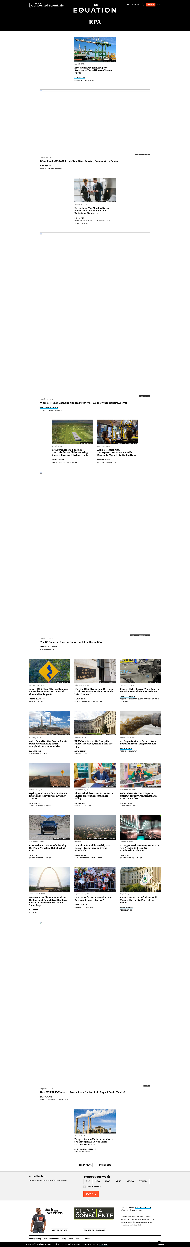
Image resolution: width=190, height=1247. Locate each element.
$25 (88, 1181)
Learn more (103, 1244)
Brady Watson (46, 1097)
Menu (159, 4)
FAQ (64, 1239)
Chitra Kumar (126, 803)
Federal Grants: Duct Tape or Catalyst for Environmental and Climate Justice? (138, 796)
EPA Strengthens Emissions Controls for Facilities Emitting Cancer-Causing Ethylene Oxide (70, 452)
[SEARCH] (142, 4)
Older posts (85, 1165)
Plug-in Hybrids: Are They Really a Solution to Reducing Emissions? (140, 690)
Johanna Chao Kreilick (85, 1149)
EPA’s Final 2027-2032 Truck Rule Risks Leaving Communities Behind (79, 161)
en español (135, 4)
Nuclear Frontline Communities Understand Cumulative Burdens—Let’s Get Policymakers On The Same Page (49, 901)
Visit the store (59, 1230)
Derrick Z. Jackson (48, 647)
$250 (118, 1181)
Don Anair (79, 218)
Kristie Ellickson (37, 699)
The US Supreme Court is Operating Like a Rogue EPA (71, 642)
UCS (47, 1180)
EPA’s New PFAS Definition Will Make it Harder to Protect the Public (138, 900)
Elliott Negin (103, 460)
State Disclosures (51, 1239)
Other (143, 1181)
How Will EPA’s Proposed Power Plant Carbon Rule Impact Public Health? (82, 1092)
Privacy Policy (35, 1239)
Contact (86, 1239)
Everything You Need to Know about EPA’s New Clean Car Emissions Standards (91, 211)
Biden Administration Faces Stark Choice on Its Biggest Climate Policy (93, 796)
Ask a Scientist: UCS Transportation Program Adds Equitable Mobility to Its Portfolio (116, 452)
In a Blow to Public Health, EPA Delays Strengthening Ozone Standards (92, 848)
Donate (150, 5)
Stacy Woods (126, 748)
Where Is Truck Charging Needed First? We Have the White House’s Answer (83, 403)
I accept (160, 1244)
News (70, 1239)
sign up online (135, 1210)
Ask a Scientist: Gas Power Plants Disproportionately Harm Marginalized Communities (48, 744)
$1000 (130, 1181)
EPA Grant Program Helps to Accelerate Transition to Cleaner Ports (93, 70)
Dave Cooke (45, 166)
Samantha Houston (49, 407)
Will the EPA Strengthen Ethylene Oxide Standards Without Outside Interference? (93, 692)
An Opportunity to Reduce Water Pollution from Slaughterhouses (139, 742)
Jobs (78, 1239)
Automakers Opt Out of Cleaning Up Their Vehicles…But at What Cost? (48, 848)
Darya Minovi (58, 460)
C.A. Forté (33, 910)
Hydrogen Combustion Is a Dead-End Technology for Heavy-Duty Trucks (48, 796)
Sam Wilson (79, 77)
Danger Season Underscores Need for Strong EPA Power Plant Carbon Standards (93, 1142)
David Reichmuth (127, 696)
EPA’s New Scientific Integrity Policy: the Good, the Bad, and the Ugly (93, 744)
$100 (107, 1181)
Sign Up (126, 4)
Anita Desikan (80, 751)
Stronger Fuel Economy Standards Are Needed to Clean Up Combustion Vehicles (139, 848)
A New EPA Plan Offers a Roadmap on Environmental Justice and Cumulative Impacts (49, 692)
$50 (97, 1181)
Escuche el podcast (94, 1230)
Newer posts (104, 1165)
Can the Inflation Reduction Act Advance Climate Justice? (92, 898)
